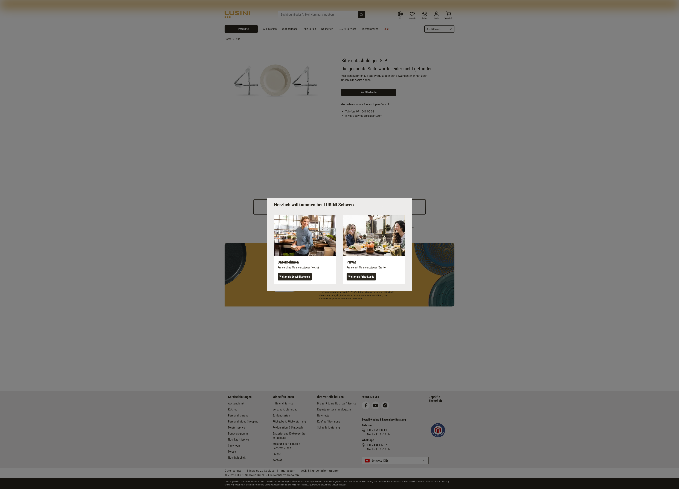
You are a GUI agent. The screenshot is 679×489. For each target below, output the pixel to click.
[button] (305, 249)
